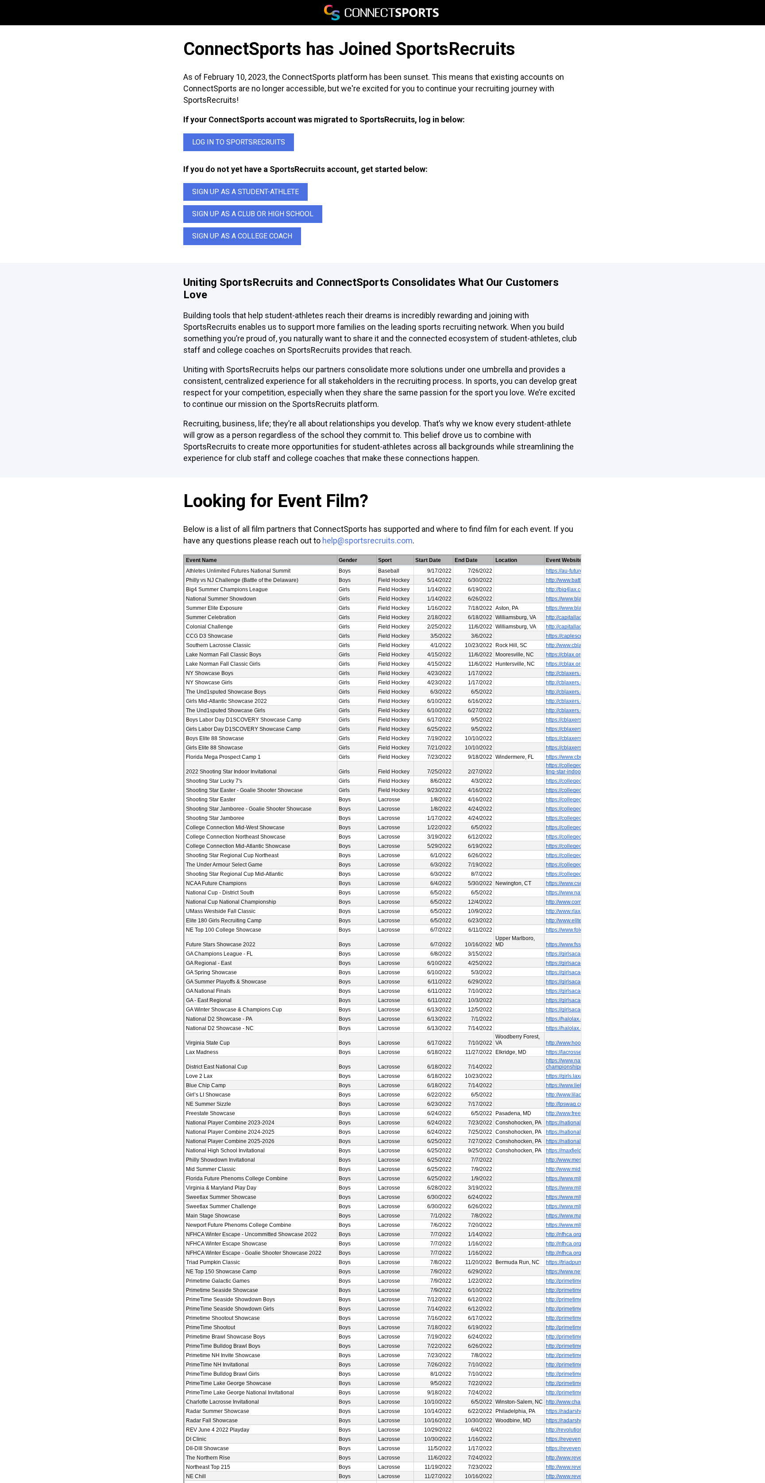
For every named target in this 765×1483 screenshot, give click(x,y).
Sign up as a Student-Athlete (245, 191)
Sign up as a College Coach (242, 236)
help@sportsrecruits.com (367, 540)
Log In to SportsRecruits (238, 142)
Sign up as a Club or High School (252, 214)
